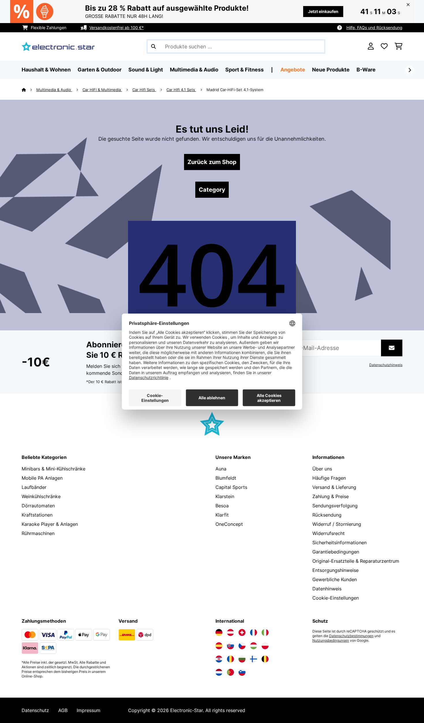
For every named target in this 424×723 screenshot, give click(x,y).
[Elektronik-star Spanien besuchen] (218, 645)
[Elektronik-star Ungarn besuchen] (253, 645)
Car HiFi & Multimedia (102, 89)
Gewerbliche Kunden (334, 579)
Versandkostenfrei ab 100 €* (116, 27)
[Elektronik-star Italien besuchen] (265, 632)
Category (212, 189)
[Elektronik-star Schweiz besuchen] (242, 632)
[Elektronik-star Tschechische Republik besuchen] (242, 645)
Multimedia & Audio (54, 89)
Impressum (88, 710)
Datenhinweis (327, 589)
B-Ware (366, 70)
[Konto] (371, 46)
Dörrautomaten (38, 506)
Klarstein (224, 496)
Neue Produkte (331, 70)
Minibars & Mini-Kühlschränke (53, 469)
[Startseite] (29, 89)
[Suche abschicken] (153, 46)
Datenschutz (35, 710)
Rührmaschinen (38, 533)
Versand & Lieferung (334, 487)
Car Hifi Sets (144, 89)
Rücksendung (327, 515)
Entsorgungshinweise (335, 570)
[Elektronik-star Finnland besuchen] (253, 659)
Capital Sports (231, 487)
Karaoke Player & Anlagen (50, 524)
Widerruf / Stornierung (336, 524)
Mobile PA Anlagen (42, 478)
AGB (62, 710)
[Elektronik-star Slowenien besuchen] (242, 672)
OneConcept (229, 524)
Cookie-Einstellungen (335, 598)
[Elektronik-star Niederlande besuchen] (218, 672)
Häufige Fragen (329, 478)
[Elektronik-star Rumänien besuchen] (230, 659)
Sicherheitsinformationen (339, 542)
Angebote (292, 70)
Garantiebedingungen (335, 552)
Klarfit (222, 515)
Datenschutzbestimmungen (351, 636)
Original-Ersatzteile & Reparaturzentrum (355, 561)
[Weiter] (409, 70)
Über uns (322, 469)
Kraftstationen (37, 515)
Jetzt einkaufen (323, 11)
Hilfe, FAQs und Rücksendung (374, 27)
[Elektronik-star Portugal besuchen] (230, 672)
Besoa (222, 506)
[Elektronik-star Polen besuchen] (265, 645)
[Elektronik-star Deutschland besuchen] (218, 632)
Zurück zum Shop (212, 162)
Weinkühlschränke (41, 496)
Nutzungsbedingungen (330, 641)
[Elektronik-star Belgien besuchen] (265, 659)
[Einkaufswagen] (398, 46)
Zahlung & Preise (330, 496)
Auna (220, 469)
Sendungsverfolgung (335, 506)
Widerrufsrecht (328, 533)
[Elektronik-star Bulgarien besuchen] (242, 659)
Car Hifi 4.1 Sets (181, 89)
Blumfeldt (225, 478)
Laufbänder (34, 487)
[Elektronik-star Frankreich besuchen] (253, 632)
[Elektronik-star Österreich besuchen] (230, 632)
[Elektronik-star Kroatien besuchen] (218, 659)
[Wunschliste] (384, 46)
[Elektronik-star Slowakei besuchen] (230, 645)
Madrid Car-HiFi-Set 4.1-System (235, 89)
